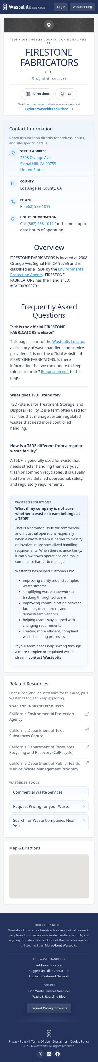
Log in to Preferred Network (49, 976)
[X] (40, 1054)
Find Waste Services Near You (49, 991)
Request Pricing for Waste (49, 1008)
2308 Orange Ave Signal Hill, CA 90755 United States (38, 163)
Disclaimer (60, 1041)
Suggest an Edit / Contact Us (49, 971)
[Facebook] (57, 1054)
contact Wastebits (45, 657)
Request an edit (55, 371)
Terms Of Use (40, 1041)
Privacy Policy (18, 1041)
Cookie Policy (79, 1041)
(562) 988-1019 (37, 206)
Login (61, 6)
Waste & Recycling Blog (49, 996)
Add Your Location (49, 965)
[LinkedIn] (49, 1054)
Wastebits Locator (68, 341)
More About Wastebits (61, 945)
